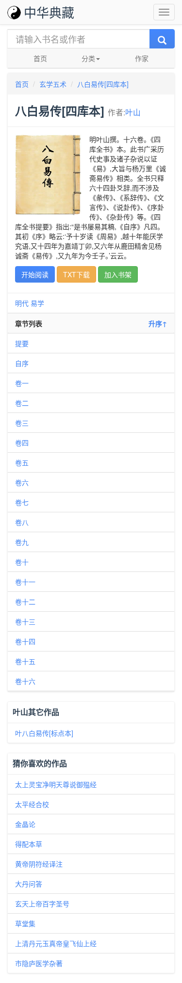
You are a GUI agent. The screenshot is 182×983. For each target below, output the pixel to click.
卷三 (22, 423)
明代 (22, 303)
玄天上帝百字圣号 (42, 903)
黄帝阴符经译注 (39, 864)
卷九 (22, 542)
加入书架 (118, 274)
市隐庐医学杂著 (39, 963)
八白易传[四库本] (103, 84)
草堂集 (25, 923)
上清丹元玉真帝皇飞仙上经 (56, 943)
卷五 (22, 462)
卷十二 (25, 601)
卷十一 (25, 582)
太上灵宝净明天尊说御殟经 (56, 784)
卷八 (22, 522)
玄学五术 (52, 84)
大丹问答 (28, 883)
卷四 (22, 442)
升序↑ (158, 323)
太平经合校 (32, 804)
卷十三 (25, 621)
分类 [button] (88, 58)
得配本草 (28, 844)
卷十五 (25, 661)
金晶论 (25, 824)
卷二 (22, 403)
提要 (22, 343)
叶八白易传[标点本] (44, 733)
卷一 (22, 383)
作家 (142, 58)
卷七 (22, 502)
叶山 (133, 112)
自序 (22, 363)
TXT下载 (76, 274)
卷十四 (25, 641)
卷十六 (25, 681)
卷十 (22, 562)
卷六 (22, 482)
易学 (37, 303)
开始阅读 (35, 274)
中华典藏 (49, 12)
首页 (40, 58)
